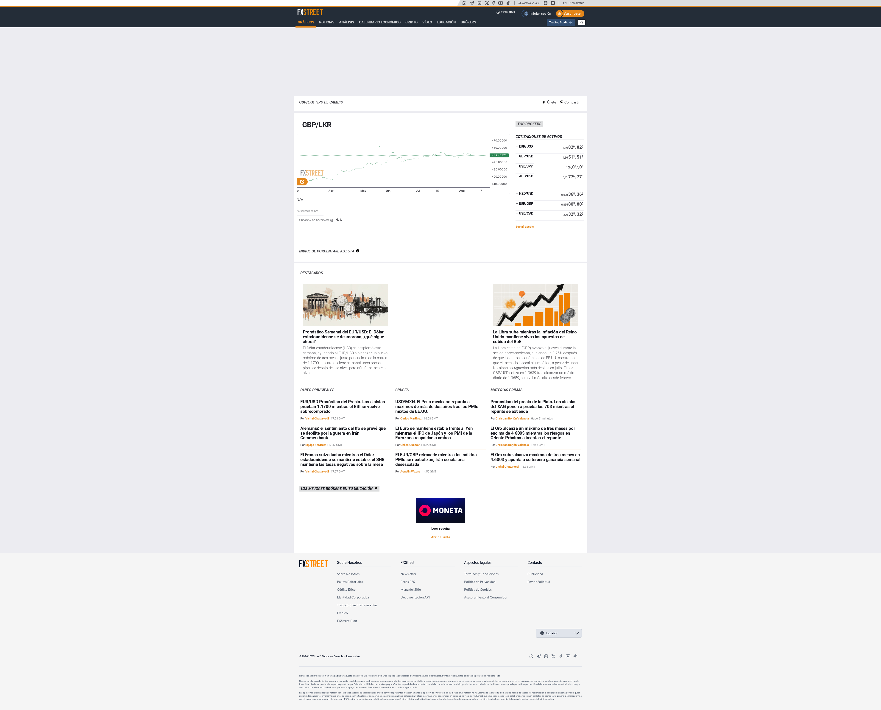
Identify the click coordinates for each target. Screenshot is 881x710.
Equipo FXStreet (315, 445)
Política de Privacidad (480, 582)
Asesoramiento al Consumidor (486, 597)
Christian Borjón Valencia (512, 418)
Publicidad (535, 574)
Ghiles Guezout (410, 445)
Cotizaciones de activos (539, 136)
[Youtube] (500, 3)
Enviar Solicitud (538, 582)
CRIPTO (411, 22)
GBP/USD (526, 156)
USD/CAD (526, 213)
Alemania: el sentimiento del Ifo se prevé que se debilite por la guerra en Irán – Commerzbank (343, 433)
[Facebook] (493, 3)
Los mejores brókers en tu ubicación (337, 488)
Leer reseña (440, 528)
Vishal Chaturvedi (317, 418)
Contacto (534, 562)
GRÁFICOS (306, 22)
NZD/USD (526, 193)
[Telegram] (472, 3)
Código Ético (346, 589)
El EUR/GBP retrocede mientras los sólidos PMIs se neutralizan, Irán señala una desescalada (436, 459)
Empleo (342, 613)
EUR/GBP (526, 203)
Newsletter (576, 3)
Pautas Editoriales (350, 582)
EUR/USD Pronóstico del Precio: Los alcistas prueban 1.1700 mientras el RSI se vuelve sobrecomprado (342, 406)
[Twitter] (487, 3)
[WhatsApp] (464, 3)
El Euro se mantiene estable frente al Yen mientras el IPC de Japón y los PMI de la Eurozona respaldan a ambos (434, 433)
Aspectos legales (477, 562)
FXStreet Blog (347, 621)
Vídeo (427, 22)
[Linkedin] (479, 3)
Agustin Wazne (410, 471)
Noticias (326, 22)
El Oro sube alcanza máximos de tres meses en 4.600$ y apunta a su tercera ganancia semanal (535, 457)
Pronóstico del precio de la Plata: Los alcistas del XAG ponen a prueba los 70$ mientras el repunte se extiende (534, 406)
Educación (446, 22)
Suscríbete (571, 13)
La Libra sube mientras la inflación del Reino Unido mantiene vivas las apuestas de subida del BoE (535, 336)
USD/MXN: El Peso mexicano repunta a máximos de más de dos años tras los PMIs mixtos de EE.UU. (436, 406)
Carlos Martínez (411, 418)
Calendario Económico (380, 22)
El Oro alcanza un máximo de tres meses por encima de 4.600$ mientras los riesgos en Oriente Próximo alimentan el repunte (533, 433)
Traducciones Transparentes (357, 605)
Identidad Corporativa (353, 597)
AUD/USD (526, 176)
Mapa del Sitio (411, 589)
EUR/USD (526, 146)
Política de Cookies (478, 589)
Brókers (468, 22)
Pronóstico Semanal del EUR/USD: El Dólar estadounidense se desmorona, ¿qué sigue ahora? (343, 336)
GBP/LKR (317, 125)
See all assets (525, 226)
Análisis (346, 22)
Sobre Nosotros (349, 562)
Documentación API (415, 597)
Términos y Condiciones (481, 574)
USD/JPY (526, 166)
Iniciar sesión (540, 13)
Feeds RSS (408, 582)
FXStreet (304, 9)
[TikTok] (508, 3)
